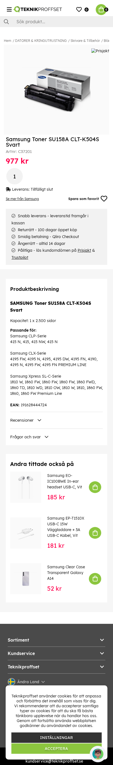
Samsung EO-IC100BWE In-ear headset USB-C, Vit (64, 481)
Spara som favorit (83, 199)
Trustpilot (20, 257)
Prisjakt (84, 250)
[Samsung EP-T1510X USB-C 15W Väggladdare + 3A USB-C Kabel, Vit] (29, 532)
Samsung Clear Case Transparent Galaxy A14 (66, 572)
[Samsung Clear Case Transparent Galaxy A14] (29, 578)
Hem (7, 41)
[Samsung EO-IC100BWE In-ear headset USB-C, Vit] (29, 487)
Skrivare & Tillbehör (85, 41)
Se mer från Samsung (22, 199)
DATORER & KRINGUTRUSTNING (41, 41)
